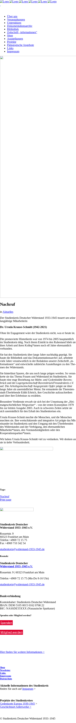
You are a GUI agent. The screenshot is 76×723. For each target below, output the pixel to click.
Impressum (5, 676)
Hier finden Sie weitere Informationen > (22, 651)
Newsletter (5, 670)
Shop (2, 667)
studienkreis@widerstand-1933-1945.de (22, 549)
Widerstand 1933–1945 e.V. (16, 566)
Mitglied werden (11, 632)
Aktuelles (8, 311)
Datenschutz (6, 678)
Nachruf (4, 496)
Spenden (6, 623)
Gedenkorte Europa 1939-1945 (17, 703)
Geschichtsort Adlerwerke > (15, 706)
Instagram (27, 688)
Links (3, 673)
